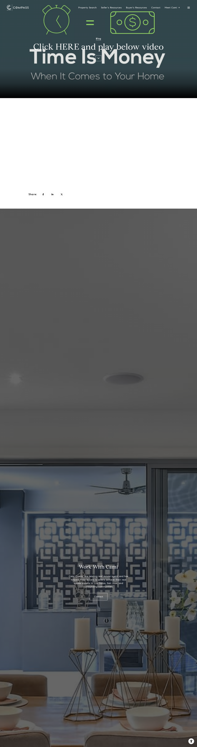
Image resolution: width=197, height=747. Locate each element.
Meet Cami (171, 7)
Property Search (87, 7)
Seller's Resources (111, 7)
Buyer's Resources (136, 7)
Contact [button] (98, 596)
